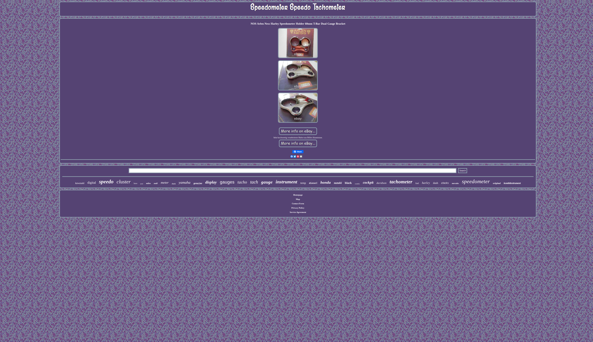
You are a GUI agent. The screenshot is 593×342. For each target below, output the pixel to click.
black (348, 182)
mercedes (455, 183)
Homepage (298, 195)
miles (148, 183)
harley (426, 183)
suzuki (338, 182)
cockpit (368, 182)
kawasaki (79, 183)
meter (165, 182)
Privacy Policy (297, 208)
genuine (197, 183)
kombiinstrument (512, 183)
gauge (267, 182)
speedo (106, 181)
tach (254, 181)
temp (303, 182)
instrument (286, 181)
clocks (445, 183)
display (211, 182)
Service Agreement (298, 212)
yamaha (184, 182)
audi (156, 183)
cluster (124, 181)
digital (91, 182)
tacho (242, 182)
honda (325, 182)
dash (435, 182)
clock (174, 184)
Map (298, 199)
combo (357, 184)
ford (141, 184)
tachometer (401, 181)
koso (135, 183)
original (497, 183)
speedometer (476, 181)
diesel (313, 183)
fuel (417, 183)
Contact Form (298, 203)
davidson (381, 183)
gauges (227, 182)
